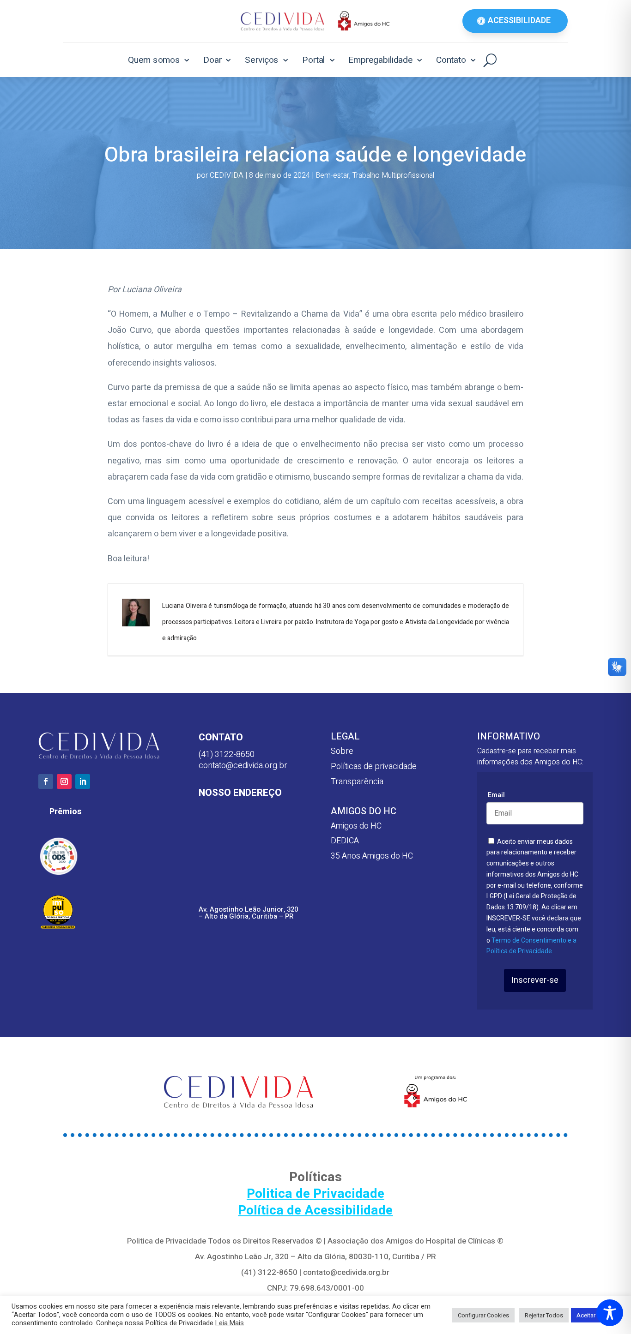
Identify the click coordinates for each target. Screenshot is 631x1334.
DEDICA (345, 841)
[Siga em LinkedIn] (82, 781)
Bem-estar (332, 175)
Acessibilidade (519, 20)
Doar (212, 59)
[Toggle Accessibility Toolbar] (609, 1312)
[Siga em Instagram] (64, 781)
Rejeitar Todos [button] (544, 1315)
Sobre (342, 751)
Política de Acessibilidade (315, 1210)
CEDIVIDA (226, 175)
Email (496, 795)
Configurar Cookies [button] (483, 1315)
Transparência (357, 781)
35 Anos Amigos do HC (372, 856)
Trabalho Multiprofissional (393, 175)
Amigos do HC (356, 826)
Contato (451, 59)
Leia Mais (229, 1323)
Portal (313, 59)
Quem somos (154, 59)
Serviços (262, 59)
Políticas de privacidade (374, 766)
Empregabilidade (380, 59)
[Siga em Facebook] (45, 781)
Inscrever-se (534, 980)
